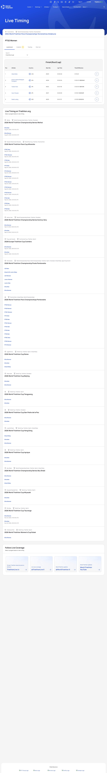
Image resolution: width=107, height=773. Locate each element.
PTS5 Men (7, 160)
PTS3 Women (7, 187)
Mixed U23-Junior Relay (10, 272)
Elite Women (7, 133)
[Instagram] (51, 2)
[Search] (104, 7)
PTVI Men (6, 165)
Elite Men (6, 128)
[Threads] (66, 2)
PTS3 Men (7, 203)
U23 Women (7, 275)
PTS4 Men (7, 198)
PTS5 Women (7, 176)
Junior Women (8, 279)
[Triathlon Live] (99, 2)
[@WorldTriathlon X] (75, 570)
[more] (97, 74)
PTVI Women (7, 171)
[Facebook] (54, 2)
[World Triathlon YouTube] (99, 570)
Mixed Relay (7, 366)
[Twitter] (58, 2)
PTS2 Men (7, 209)
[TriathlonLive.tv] (26, 570)
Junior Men (7, 283)
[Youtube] (62, 2)
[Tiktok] (69, 2)
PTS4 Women (8, 182)
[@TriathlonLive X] (50, 570)
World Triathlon (7, 7)
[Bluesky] (73, 2)
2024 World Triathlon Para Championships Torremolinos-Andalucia (30, 34)
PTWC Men (7, 149)
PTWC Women (8, 155)
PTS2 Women (7, 192)
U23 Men (6, 268)
